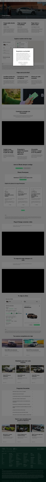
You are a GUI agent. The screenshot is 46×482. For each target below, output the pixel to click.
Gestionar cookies (23, 64)
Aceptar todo (20, 62)
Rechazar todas (25, 62)
